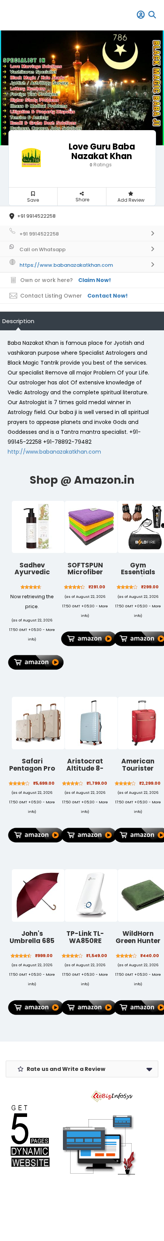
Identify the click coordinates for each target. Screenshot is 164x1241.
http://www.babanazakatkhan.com (54, 452)
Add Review (131, 200)
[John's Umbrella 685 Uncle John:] (38, 895)
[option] (82, 87)
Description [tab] (18, 321)
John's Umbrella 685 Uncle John (32, 940)
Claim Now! (94, 280)
